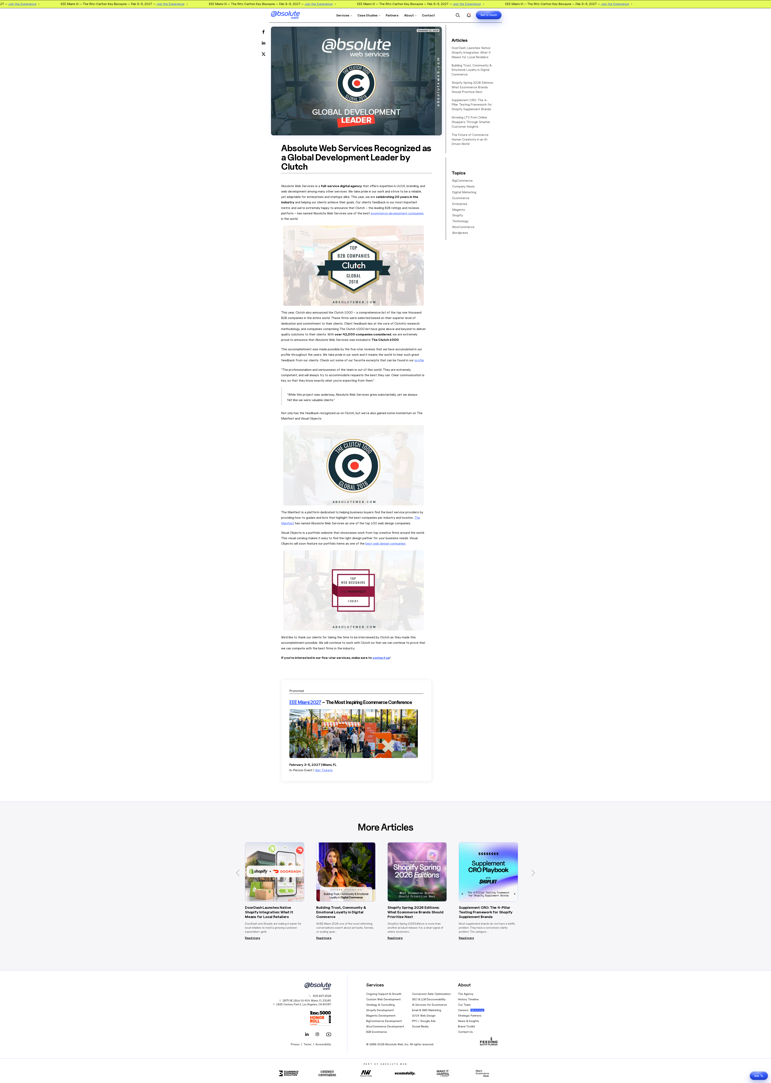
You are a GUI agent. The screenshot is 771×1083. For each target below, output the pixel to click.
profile (419, 360)
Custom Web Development (383, 999)
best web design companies (385, 543)
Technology (460, 221)
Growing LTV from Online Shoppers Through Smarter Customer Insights (471, 121)
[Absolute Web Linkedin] (307, 1034)
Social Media (420, 1026)
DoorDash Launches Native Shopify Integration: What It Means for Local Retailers (471, 52)
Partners (392, 15)
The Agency (465, 993)
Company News (463, 186)
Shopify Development (380, 1010)
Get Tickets (324, 770)
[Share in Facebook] (263, 32)
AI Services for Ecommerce (429, 1004)
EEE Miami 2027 (305, 702)
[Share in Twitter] (263, 53)
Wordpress (460, 233)
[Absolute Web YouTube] (328, 1034)
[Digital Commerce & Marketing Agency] (291, 15)
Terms (307, 1044)
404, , (306, 1000)
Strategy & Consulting (380, 1004)
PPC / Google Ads (424, 1021)
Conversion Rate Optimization (431, 993)
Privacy (295, 1044)
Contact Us (465, 1031)
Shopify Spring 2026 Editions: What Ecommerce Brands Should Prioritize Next (473, 87)
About (409, 15)
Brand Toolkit (466, 1026)
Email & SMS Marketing (426, 1010)
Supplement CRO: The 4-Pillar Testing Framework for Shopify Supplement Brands (472, 104)
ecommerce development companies (397, 213)
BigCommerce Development (384, 1021)
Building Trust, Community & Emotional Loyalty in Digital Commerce (472, 69)
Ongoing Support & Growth (384, 993)
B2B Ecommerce (376, 1031)
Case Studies (367, 15)
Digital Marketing (464, 192)
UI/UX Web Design (423, 1015)
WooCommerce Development (385, 1026)
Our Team (464, 1004)
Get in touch (488, 14)
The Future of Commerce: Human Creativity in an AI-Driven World (470, 139)
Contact (428, 15)
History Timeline (468, 999)
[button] (238, 873)
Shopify (457, 215)
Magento (458, 210)
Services (342, 15)
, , (303, 1004)
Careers (463, 1010)
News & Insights (468, 1021)
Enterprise (459, 204)
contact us (381, 658)
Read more (252, 938)
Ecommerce (460, 198)
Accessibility (323, 1044)
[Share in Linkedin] (263, 43)
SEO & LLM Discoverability (429, 999)
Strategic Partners (469, 1015)
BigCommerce (462, 180)
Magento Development (380, 1015)
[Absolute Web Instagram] (317, 1034)
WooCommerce (463, 227)
